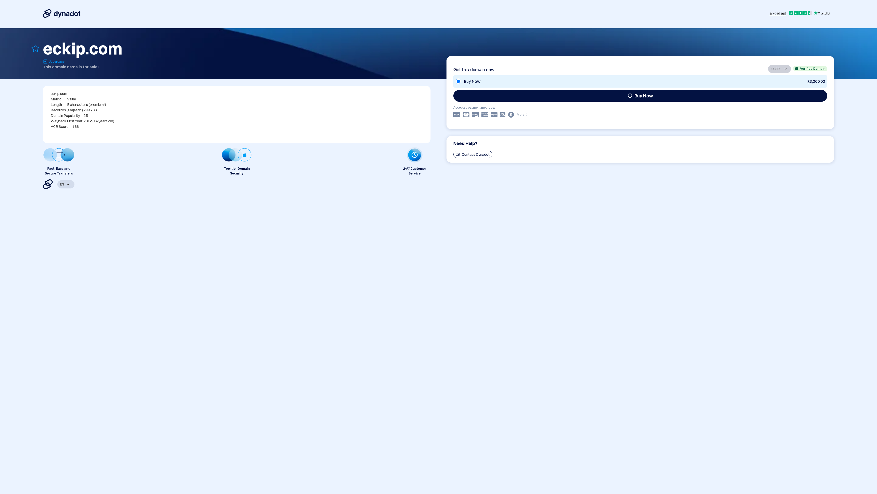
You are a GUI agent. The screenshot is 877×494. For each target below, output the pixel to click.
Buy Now (643, 96)
